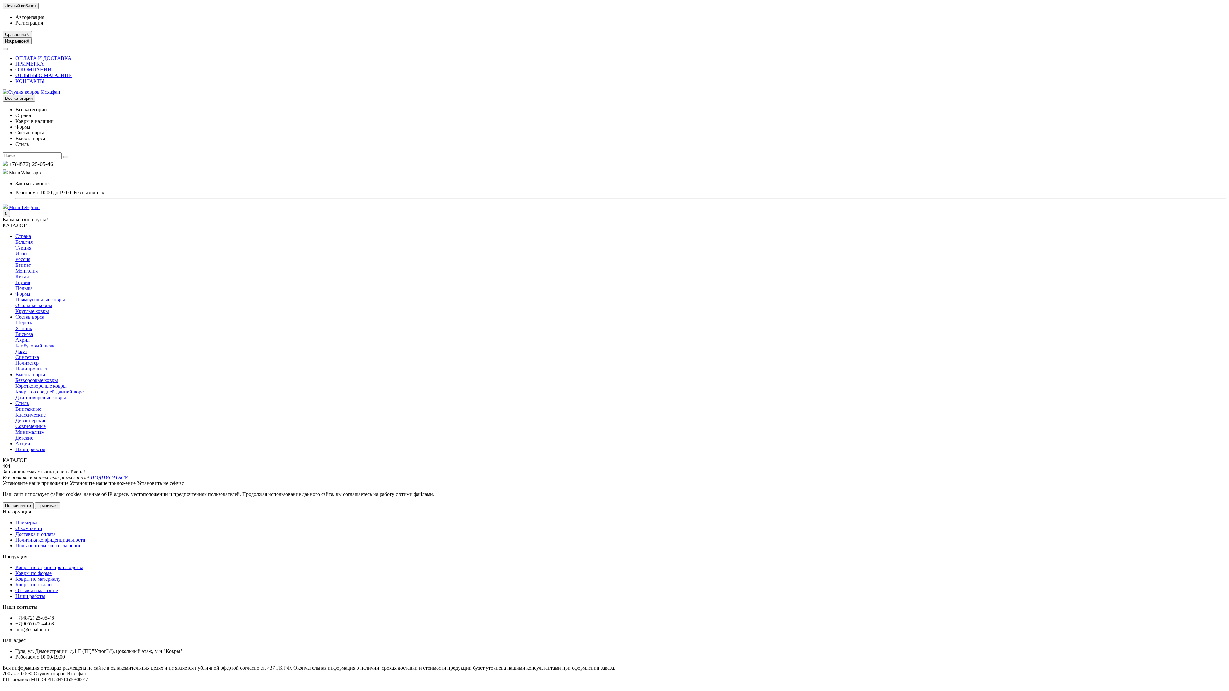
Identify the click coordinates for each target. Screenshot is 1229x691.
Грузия (22, 282)
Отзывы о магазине (36, 590)
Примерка (26, 522)
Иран (21, 253)
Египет (23, 265)
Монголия (26, 271)
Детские (24, 438)
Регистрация (29, 23)
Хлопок (23, 328)
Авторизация (29, 17)
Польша (24, 288)
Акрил (22, 340)
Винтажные (28, 409)
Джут (21, 351)
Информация (17, 511)
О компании (28, 528)
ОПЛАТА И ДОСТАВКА (43, 58)
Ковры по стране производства (49, 567)
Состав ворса (29, 317)
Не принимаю (18, 505)
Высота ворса (30, 374)
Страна (23, 236)
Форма (22, 294)
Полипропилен (32, 368)
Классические (30, 414)
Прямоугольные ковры (40, 299)
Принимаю (47, 505)
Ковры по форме (33, 573)
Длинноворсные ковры (40, 397)
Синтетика (27, 357)
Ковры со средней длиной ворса (50, 391)
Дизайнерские (30, 420)
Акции (22, 443)
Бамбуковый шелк (35, 345)
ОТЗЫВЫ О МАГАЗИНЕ (43, 75)
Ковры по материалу (37, 579)
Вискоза (24, 334)
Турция (23, 247)
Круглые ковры (32, 311)
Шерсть (23, 322)
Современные (30, 426)
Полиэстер (27, 363)
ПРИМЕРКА (29, 64)
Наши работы (30, 449)
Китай (22, 276)
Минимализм (29, 432)
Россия (22, 259)
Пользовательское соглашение (48, 545)
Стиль (22, 403)
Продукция (15, 556)
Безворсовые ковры (36, 380)
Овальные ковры (33, 305)
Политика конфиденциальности (50, 540)
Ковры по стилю (33, 584)
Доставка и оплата (35, 534)
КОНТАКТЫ (29, 81)
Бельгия (24, 242)
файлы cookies (65, 494)
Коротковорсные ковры (41, 386)
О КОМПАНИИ (33, 69)
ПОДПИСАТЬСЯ (109, 477)
